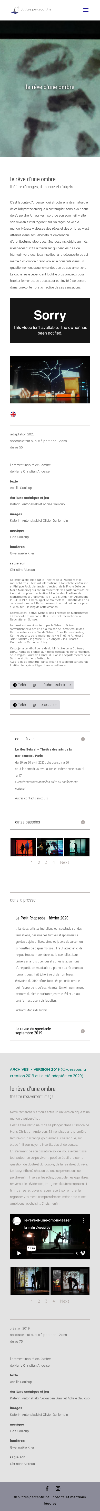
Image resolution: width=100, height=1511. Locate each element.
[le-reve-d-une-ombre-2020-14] (50, 855)
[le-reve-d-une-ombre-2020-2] (76, 855)
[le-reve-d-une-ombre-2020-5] (23, 855)
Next (64, 862)
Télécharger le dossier (37, 704)
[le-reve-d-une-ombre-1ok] (30, 1294)
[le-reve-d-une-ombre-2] (70, 1294)
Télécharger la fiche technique (44, 684)
